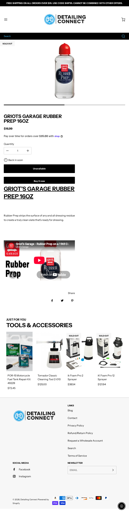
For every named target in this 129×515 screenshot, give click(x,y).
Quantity (9, 144)
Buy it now (39, 181)
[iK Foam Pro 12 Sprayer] (109, 351)
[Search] (121, 36)
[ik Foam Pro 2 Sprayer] (79, 351)
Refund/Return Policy (80, 433)
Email (73, 470)
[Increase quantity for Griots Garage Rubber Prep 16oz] (27, 150)
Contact (72, 418)
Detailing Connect (28, 499)
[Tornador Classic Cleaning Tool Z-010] (49, 351)
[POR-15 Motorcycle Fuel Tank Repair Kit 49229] (19, 351)
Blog (70, 410)
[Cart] (121, 19)
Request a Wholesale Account (85, 440)
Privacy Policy (76, 425)
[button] (7, 19)
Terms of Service (77, 455)
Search (72, 448)
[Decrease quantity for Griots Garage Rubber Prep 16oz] (7, 150)
